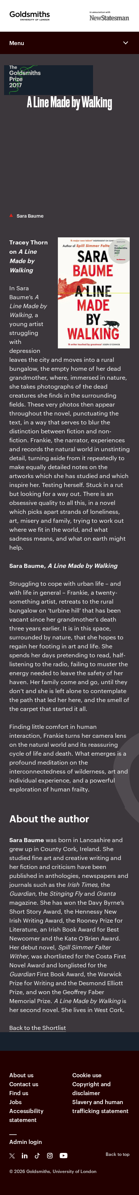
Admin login (25, 1141)
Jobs (15, 1102)
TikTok (37, 1155)
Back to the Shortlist (37, 1027)
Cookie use (87, 1075)
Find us (18, 1093)
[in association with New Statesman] (109, 15)
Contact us (23, 1084)
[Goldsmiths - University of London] (29, 15)
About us (21, 1075)
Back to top (118, 1153)
